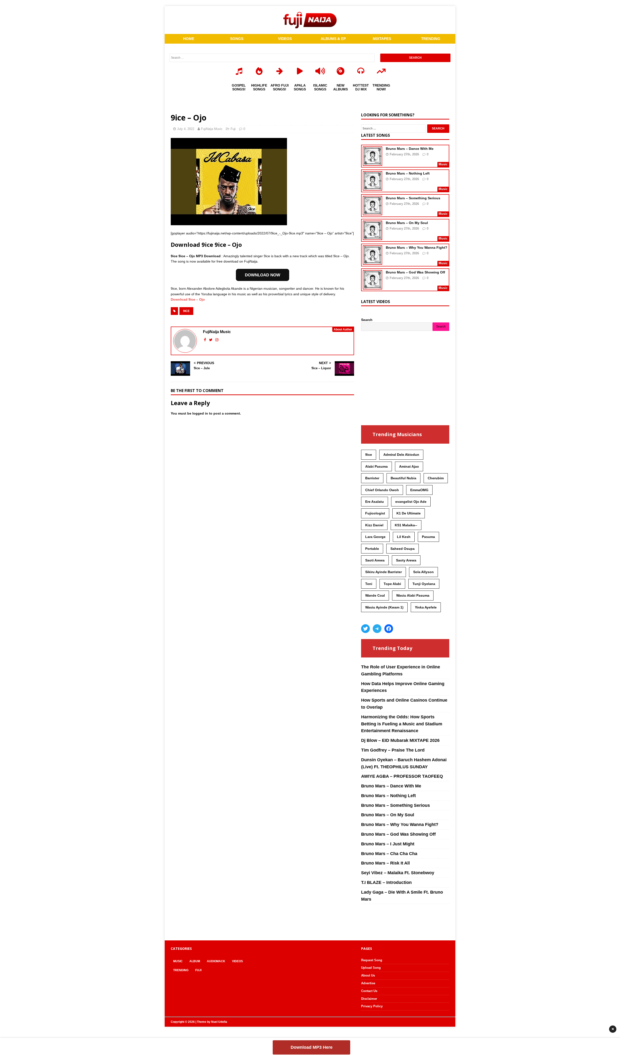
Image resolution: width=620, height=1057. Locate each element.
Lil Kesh (404, 537)
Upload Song (371, 967)
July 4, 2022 (185, 129)
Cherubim (436, 478)
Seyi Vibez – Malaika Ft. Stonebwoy (397, 872)
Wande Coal (375, 595)
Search (366, 320)
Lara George (375, 537)
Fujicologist (375, 513)
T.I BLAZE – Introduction (386, 882)
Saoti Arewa (375, 560)
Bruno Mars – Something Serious (413, 198)
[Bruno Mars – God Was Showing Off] (372, 286)
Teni (368, 584)
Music (178, 961)
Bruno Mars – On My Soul (407, 223)
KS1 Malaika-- (406, 525)
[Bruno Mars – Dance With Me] (372, 163)
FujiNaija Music (212, 129)
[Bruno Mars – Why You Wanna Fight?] (372, 262)
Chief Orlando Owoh (382, 490)
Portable (372, 549)
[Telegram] (377, 628)
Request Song (371, 960)
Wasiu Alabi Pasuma (412, 595)
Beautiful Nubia (403, 478)
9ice (186, 311)
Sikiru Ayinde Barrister (383, 572)
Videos (237, 961)
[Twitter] (365, 628)
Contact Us (369, 991)
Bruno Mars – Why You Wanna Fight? (416, 247)
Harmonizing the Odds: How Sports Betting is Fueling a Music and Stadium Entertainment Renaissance (401, 723)
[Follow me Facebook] (205, 340)
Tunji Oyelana (423, 584)
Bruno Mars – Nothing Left (408, 173)
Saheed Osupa (402, 549)
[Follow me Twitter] (211, 340)
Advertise (368, 983)
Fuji (233, 129)
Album (194, 961)
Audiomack (216, 961)
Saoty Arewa (406, 560)
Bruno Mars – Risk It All (385, 863)
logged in (200, 413)
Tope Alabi (392, 584)
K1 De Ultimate (408, 513)
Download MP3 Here (312, 1047)
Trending (180, 970)
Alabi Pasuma (376, 466)
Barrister (372, 478)
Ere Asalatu (374, 502)
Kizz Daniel (374, 525)
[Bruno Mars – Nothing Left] (372, 187)
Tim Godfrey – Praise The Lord (393, 750)
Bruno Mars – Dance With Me (410, 149)
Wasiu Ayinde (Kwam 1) (384, 607)
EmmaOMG (419, 490)
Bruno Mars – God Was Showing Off (415, 272)
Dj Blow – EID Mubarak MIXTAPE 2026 (400, 740)
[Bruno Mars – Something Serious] (372, 212)
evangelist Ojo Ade (410, 502)
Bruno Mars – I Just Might (387, 843)
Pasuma (428, 537)
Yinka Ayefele (426, 607)
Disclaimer (369, 999)
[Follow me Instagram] (216, 340)
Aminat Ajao (409, 466)
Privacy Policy (372, 1006)
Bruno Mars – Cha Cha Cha (389, 853)
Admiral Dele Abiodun (401, 454)
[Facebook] (388, 628)
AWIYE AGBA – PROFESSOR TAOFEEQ (402, 776)
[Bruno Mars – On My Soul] (372, 237)
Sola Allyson (423, 572)
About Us (368, 975)
